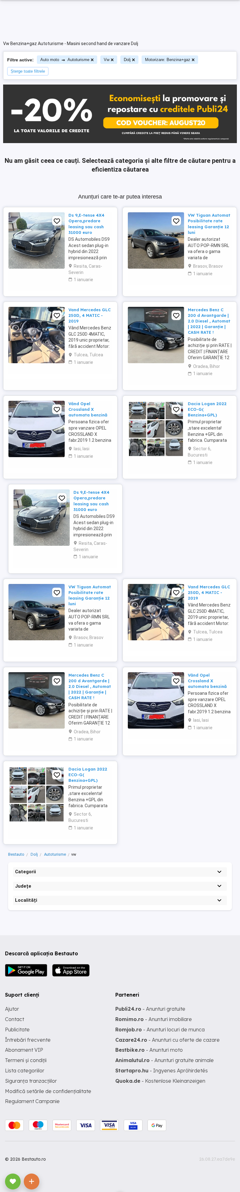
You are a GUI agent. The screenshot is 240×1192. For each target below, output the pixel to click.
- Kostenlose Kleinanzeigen (160, 1081)
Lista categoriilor (24, 1070)
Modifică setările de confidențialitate (48, 1091)
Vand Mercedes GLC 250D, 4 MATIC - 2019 (89, 315)
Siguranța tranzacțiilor (31, 1081)
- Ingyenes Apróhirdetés (161, 1070)
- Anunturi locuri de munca (160, 1029)
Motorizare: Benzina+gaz (167, 59)
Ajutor (12, 1009)
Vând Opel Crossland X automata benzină (87, 409)
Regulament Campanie (32, 1101)
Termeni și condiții (26, 1060)
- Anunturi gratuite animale (164, 1060)
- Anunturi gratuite (150, 1009)
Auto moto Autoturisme (64, 59)
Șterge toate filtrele (28, 71)
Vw (106, 59)
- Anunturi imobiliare (153, 1019)
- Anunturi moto (149, 1050)
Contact (14, 1019)
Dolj (127, 59)
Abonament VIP (24, 1050)
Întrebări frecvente (28, 1040)
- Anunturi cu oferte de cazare (167, 1040)
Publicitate (17, 1029)
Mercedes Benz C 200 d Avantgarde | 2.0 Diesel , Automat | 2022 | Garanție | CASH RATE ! (209, 321)
